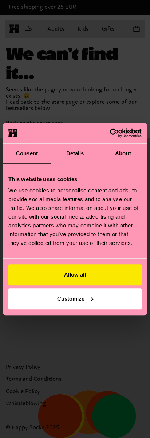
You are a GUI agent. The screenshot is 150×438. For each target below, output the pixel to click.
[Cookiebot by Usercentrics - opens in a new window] (110, 133)
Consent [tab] (27, 153)
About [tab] (123, 153)
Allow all (75, 274)
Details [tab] (75, 153)
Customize (70, 299)
